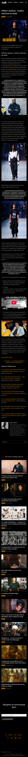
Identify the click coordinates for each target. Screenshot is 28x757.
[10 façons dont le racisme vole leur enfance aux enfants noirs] (14, 467)
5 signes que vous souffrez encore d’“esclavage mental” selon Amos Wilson (13, 662)
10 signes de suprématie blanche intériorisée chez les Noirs (11, 500)
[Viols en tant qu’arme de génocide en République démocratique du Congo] (14, 606)
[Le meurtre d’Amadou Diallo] (14, 584)
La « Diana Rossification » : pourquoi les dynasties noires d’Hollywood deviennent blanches (13, 524)
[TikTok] (8, 738)
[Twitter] (7, 39)
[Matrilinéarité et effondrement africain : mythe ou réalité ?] (14, 675)
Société (3, 16)
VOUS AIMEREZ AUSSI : (7, 357)
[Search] (25, 442)
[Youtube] (15, 738)
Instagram (19, 735)
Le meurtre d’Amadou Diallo (9, 593)
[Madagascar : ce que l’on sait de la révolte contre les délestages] (14, 629)
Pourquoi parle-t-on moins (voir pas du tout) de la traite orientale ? (13, 548)
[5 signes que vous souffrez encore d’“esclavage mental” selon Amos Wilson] (14, 652)
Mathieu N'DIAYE (13, 423)
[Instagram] (15, 735)
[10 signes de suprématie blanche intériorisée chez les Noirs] (14, 490)
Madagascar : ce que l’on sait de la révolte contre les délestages (11, 639)
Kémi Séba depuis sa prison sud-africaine (11, 571)
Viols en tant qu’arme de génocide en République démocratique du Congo (12, 616)
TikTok (11, 738)
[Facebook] (4, 39)
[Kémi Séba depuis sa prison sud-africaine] (14, 561)
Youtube (19, 738)
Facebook (10, 735)
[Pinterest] (10, 39)
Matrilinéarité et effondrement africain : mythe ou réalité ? (13, 685)
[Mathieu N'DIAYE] (4, 429)
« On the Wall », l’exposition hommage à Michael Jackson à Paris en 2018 (14, 361)
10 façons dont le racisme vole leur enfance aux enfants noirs (12, 477)
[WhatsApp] (14, 39)
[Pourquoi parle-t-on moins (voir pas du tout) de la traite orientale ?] (14, 538)
